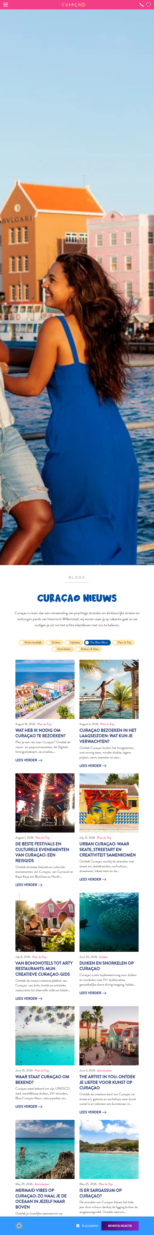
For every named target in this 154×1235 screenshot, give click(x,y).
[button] (74, 4)
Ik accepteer (90, 1225)
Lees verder (26, 760)
